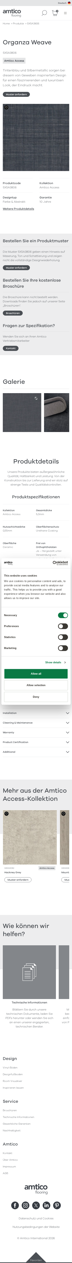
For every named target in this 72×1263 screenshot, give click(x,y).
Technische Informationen (18, 1117)
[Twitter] (36, 1205)
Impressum (9, 1166)
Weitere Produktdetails (18, 209)
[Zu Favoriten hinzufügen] (6, 107)
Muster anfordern (16, 94)
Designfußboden (13, 1074)
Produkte (18, 23)
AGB (5, 1173)
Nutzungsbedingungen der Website (36, 1227)
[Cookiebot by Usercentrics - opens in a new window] (52, 563)
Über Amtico (10, 1160)
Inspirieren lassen (13, 1087)
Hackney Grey (12, 872)
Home (6, 23)
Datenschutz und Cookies (36, 1218)
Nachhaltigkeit (11, 1130)
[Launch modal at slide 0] (36, 398)
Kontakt (11, 348)
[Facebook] (15, 1205)
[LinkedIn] (46, 1205)
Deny (36, 696)
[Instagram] (25, 1205)
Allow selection (36, 685)
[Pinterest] (57, 1205)
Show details (53, 662)
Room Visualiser (12, 1081)
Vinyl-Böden (10, 1067)
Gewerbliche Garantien (17, 1124)
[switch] (63, 626)
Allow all (36, 673)
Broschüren (13, 313)
